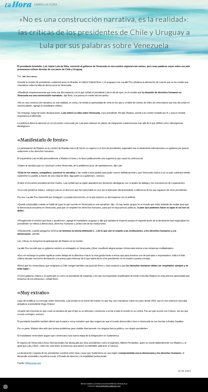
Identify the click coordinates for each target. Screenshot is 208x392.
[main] (104, 30)
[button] (5, 387)
